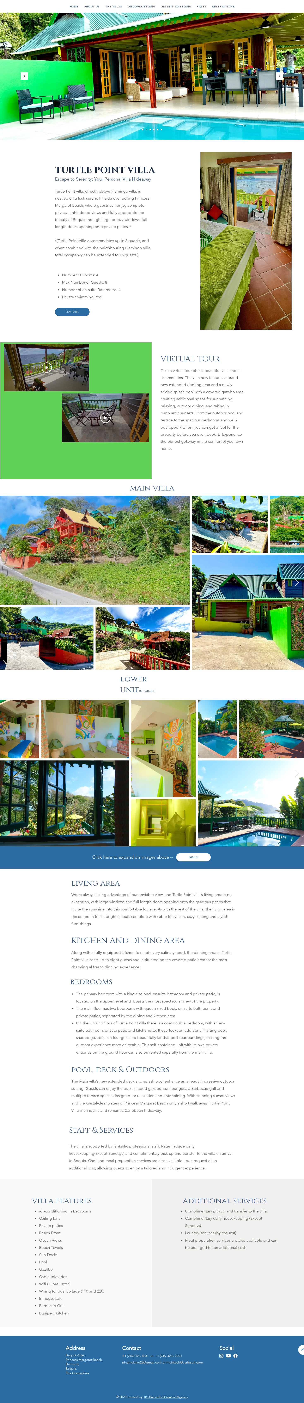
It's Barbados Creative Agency (166, 1397)
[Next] (279, 76)
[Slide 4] (157, 129)
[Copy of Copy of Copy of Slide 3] (142, 129)
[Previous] (24, 76)
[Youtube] (228, 1356)
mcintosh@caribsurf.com (184, 1362)
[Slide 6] (146, 129)
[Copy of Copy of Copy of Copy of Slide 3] (150, 129)
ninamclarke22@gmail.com (142, 1362)
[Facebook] (235, 1356)
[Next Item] (296, 583)
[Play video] (47, 367)
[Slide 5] (161, 129)
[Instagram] (221, 1356)
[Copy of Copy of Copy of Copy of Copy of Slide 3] (153, 129)
